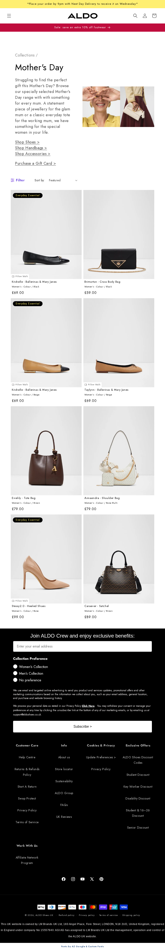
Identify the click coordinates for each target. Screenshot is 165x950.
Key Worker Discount (138, 786)
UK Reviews (64, 817)
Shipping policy (131, 915)
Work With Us (27, 845)
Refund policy (66, 915)
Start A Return (27, 786)
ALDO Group (64, 793)
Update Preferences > (101, 757)
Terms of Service (27, 822)
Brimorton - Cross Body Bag (102, 282)
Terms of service (108, 915)
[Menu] (9, 15)
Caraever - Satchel (96, 606)
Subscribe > (82, 726)
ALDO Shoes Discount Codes (138, 760)
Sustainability (64, 781)
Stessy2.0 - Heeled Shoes (28, 606)
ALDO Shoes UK (44, 915)
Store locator (64, 769)
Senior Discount (138, 827)
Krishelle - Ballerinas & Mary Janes (34, 282)
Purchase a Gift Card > (35, 163)
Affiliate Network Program (27, 860)
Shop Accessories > (32, 154)
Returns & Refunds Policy (27, 772)
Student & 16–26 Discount (138, 813)
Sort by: (40, 180)
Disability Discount (137, 798)
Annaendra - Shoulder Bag (102, 498)
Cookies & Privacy (101, 745)
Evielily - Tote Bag (23, 498)
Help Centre (27, 757)
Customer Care (27, 745)
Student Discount (138, 775)
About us (64, 757)
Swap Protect (27, 798)
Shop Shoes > (27, 142)
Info (64, 745)
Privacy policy (87, 915)
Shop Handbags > (31, 148)
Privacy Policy (27, 810)
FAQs (64, 805)
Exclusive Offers (138, 745)
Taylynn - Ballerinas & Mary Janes (106, 390)
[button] (135, 15)
